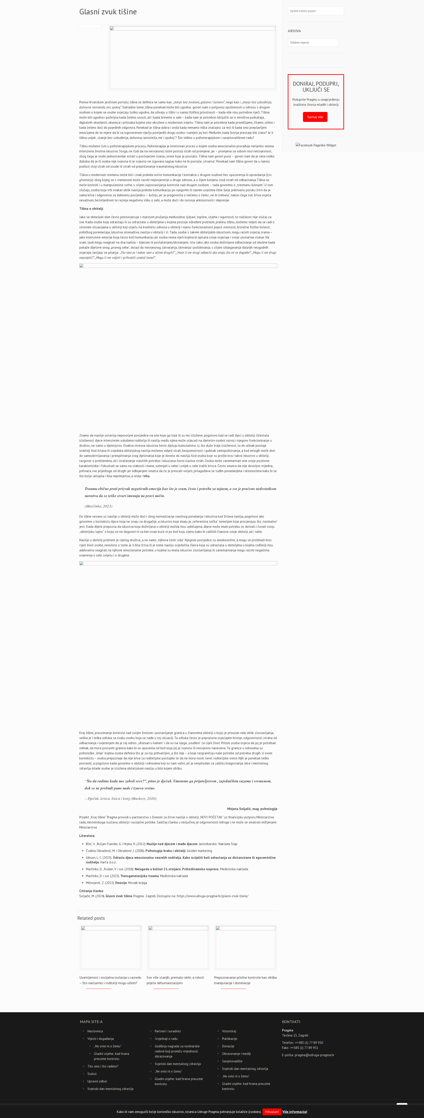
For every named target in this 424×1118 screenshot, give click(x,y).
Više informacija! (294, 1112)
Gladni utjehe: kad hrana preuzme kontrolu (111, 1056)
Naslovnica (95, 1031)
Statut (92, 1074)
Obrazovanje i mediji (236, 1054)
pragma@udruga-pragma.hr (314, 1055)
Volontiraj (229, 1031)
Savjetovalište (232, 1061)
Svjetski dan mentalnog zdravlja (110, 1089)
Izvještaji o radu (166, 1039)
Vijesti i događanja (100, 1039)
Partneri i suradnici (168, 1031)
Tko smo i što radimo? (102, 1066)
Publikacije (229, 1039)
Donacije (228, 1046)
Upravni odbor (97, 1081)
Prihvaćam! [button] (272, 1112)
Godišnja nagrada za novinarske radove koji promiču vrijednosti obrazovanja (177, 1051)
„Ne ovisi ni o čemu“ (107, 1046)
